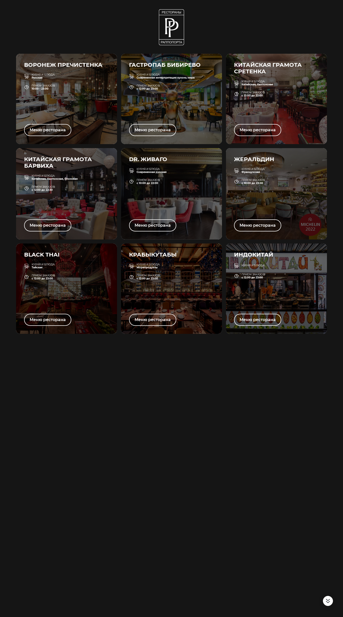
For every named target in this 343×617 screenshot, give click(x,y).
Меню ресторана (48, 130)
